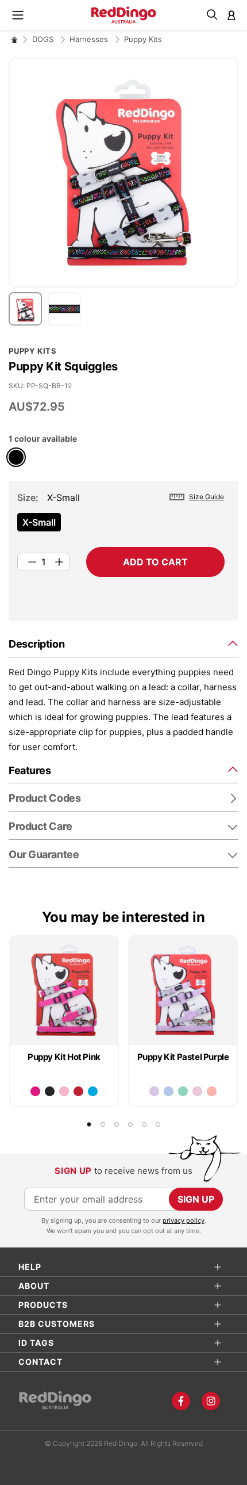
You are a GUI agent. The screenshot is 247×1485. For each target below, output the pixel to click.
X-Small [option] (39, 522)
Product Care (40, 826)
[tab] (123, 643)
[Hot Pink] (35, 1091)
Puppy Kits (143, 39)
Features (30, 770)
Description (36, 644)
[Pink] (64, 1091)
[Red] (78, 1091)
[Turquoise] (93, 1091)
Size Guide (206, 496)
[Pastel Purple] (154, 1091)
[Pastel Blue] (168, 1091)
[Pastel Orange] (212, 1091)
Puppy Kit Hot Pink (64, 1056)
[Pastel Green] (183, 1091)
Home (14, 39)
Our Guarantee (44, 854)
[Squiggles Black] (16, 457)
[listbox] (121, 525)
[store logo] (123, 15)
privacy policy (183, 1220)
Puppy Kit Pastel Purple (183, 1056)
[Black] (50, 1091)
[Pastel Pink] (197, 1091)
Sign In (231, 15)
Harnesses (90, 39)
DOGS (44, 39)
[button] (28, 309)
